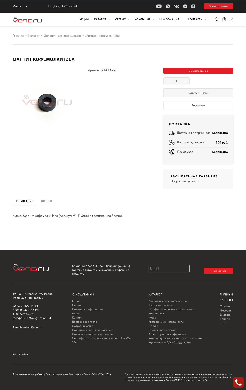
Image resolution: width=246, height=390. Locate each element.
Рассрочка (198, 105)
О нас (76, 301)
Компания (143, 19)
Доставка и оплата (84, 321)
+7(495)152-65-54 (38, 318)
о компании (83, 294)
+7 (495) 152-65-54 (62, 6)
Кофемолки (156, 313)
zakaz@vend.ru (33, 327)
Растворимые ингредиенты (166, 321)
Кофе (152, 317)
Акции (84, 19)
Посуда (153, 326)
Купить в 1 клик (198, 93)
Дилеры (225, 314)
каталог (155, 294)
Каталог (100, 19)
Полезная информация (87, 309)
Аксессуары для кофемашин (167, 334)
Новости (225, 310)
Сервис (120, 19)
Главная (18, 35)
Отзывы (225, 306)
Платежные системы (162, 330)
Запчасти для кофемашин (62, 35)
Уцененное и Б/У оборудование (170, 342)
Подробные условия (185, 181)
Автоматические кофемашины (169, 301)
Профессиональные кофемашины (171, 309)
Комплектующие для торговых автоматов (175, 338)
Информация (169, 19)
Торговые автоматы (161, 305)
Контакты (195, 19)
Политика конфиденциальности (93, 330)
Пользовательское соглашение (92, 334)
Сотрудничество (82, 326)
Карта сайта (20, 354)
